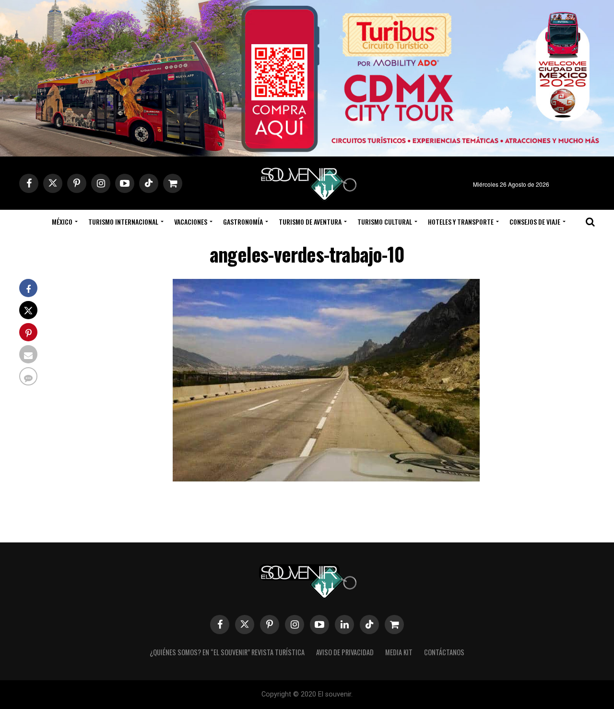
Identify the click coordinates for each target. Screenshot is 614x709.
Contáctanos (444, 652)
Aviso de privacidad (345, 652)
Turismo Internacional (123, 221)
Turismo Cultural (384, 221)
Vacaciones (190, 221)
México (62, 221)
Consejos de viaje (534, 221)
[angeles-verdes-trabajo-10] (326, 478)
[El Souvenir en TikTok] (369, 624)
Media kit (399, 652)
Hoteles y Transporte (461, 221)
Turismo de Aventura (310, 221)
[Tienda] (394, 624)
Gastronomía (243, 221)
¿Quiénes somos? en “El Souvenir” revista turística (227, 652)
